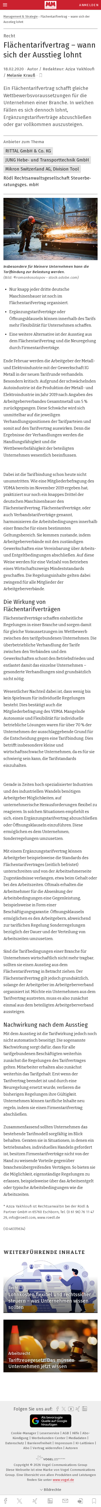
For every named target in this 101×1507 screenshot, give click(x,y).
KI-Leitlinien (85, 1443)
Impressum (64, 1443)
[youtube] (70, 1409)
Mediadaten (78, 1438)
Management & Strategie (20, 16)
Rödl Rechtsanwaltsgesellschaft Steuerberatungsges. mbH (47, 181)
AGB (66, 1433)
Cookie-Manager (24, 1433)
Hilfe (76, 1433)
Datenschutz (15, 1443)
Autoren (71, 1448)
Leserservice (49, 1433)
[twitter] (20, 1501)
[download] (80, 1501)
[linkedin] (50, 1501)
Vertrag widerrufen (48, 1448)
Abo (26, 1448)
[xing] (35, 1501)
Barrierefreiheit (39, 1443)
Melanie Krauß (21, 75)
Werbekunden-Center (49, 1438)
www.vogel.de (63, 1480)
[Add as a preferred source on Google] (50, 1420)
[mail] (66, 1501)
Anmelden (89, 5)
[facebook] (6, 1501)
